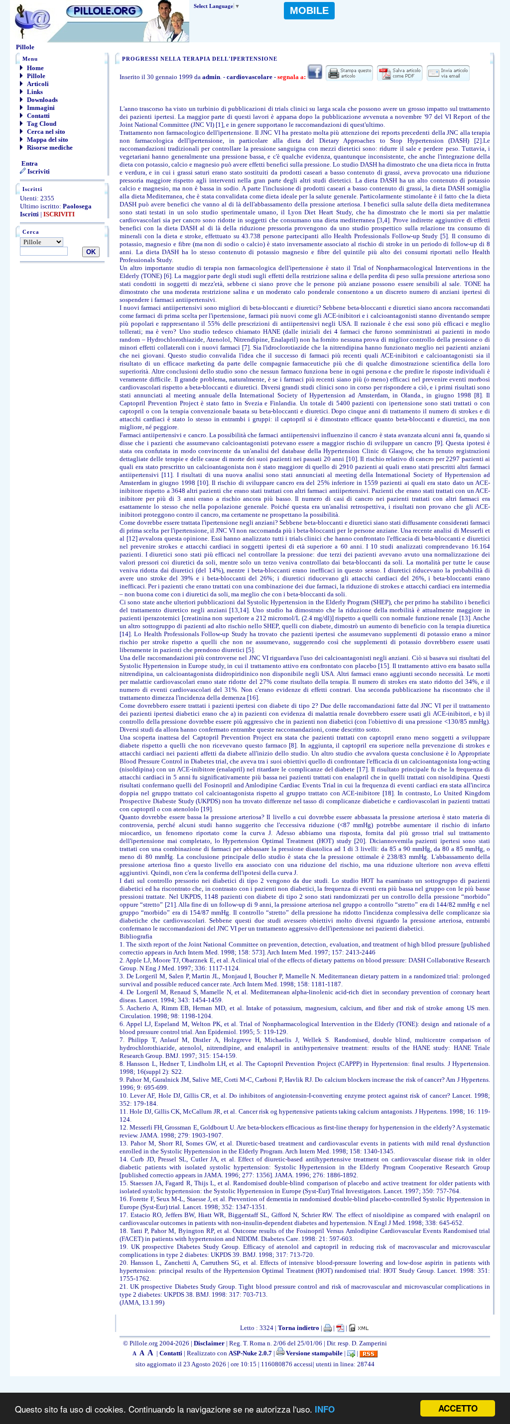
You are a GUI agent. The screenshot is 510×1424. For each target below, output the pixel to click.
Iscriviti (38, 171)
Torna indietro (298, 1327)
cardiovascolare (249, 77)
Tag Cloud (40, 123)
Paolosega (77, 206)
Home (34, 68)
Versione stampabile (313, 1353)
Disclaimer (209, 1343)
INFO (325, 1409)
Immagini (40, 107)
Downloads (41, 99)
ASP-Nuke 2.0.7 (250, 1353)
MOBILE (309, 10)
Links (34, 91)
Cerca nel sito (45, 131)
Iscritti (29, 214)
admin (211, 77)
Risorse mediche (49, 147)
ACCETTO (458, 1408)
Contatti (37, 115)
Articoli (37, 84)
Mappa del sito (46, 139)
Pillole (35, 76)
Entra (29, 163)
